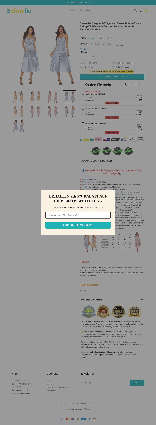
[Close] (112, 193)
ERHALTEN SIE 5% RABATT (78, 225)
